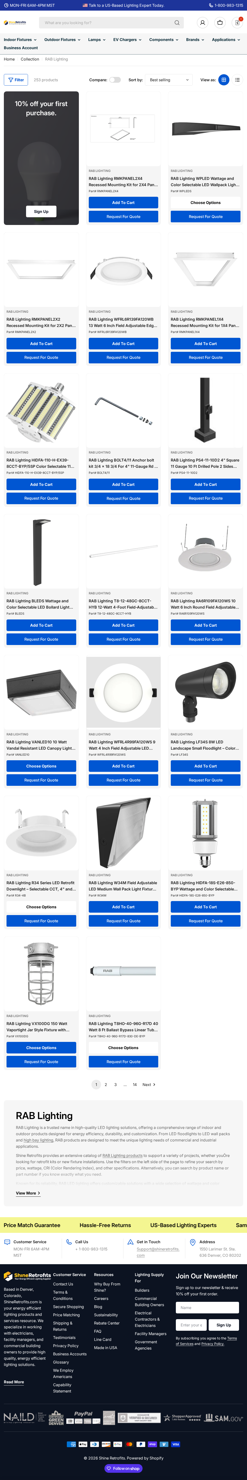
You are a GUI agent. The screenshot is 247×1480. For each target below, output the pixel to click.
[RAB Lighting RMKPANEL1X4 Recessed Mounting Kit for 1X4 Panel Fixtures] (205, 269)
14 (135, 1084)
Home (9, 59)
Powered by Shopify (145, 1458)
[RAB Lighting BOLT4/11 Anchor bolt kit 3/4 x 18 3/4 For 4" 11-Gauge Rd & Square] (123, 410)
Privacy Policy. (212, 1344)
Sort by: (136, 79)
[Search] (177, 23)
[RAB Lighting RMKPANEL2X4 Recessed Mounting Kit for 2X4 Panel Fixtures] (123, 129)
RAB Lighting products (123, 1155)
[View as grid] (224, 80)
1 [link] (96, 1084)
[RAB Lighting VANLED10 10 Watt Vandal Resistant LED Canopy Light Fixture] (41, 692)
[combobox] (111, 22)
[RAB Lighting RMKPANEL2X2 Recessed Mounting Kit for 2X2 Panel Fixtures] (41, 269)
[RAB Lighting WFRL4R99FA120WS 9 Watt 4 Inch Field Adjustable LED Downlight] (123, 692)
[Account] (202, 22)
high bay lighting (38, 1140)
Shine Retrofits (112, 1458)
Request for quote (123, 216)
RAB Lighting (100, 171)
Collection (30, 59)
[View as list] (237, 80)
